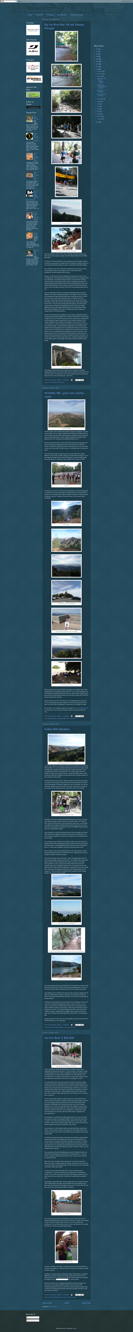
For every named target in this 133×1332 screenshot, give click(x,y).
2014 (97, 59)
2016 (97, 54)
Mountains (54, 718)
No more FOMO (36, 233)
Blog (30, 14)
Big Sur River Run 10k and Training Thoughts (101, 80)
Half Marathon (55, 1297)
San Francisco (68, 1027)
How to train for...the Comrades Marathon (36, 137)
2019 (97, 49)
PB (60, 382)
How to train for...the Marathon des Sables (36, 157)
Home (67, 1303)
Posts (29, 1317)
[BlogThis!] (78, 380)
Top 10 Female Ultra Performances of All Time (36, 216)
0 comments (65, 1024)
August (99, 101)
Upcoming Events (77, 14)
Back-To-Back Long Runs (36, 252)
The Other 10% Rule (36, 117)
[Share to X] (79, 380)
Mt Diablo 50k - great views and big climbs (102, 86)
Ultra (74, 718)
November (100, 73)
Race (62, 382)
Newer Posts (47, 1303)
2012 (97, 64)
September (100, 99)
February (99, 116)
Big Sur (56, 382)
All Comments (32, 1320)
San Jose (72, 1297)
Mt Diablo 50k (61, 718)
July (98, 104)
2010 (52, 382)
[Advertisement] (107, 30)
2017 (97, 51)
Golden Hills (55, 1027)
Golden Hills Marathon (57, 729)
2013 (97, 61)
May (98, 109)
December (100, 71)
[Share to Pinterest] (83, 380)
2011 (97, 66)
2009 (97, 122)
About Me (39, 14)
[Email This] (76, 380)
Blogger (75, 1328)
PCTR (67, 718)
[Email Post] (71, 380)
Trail (71, 718)
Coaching (50, 14)
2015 (97, 56)
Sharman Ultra (39, 8)
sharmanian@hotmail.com (81, 708)
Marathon (61, 1027)
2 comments (65, 1294)
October (99, 76)
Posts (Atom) (53, 1306)
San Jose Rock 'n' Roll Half (59, 1037)
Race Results (62, 14)
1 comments (65, 716)
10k (49, 382)
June (98, 106)
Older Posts (86, 1303)
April (98, 111)
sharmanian (53, 380)
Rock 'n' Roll (66, 1297)
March (99, 114)
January (99, 119)
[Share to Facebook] (81, 380)
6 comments (65, 380)
